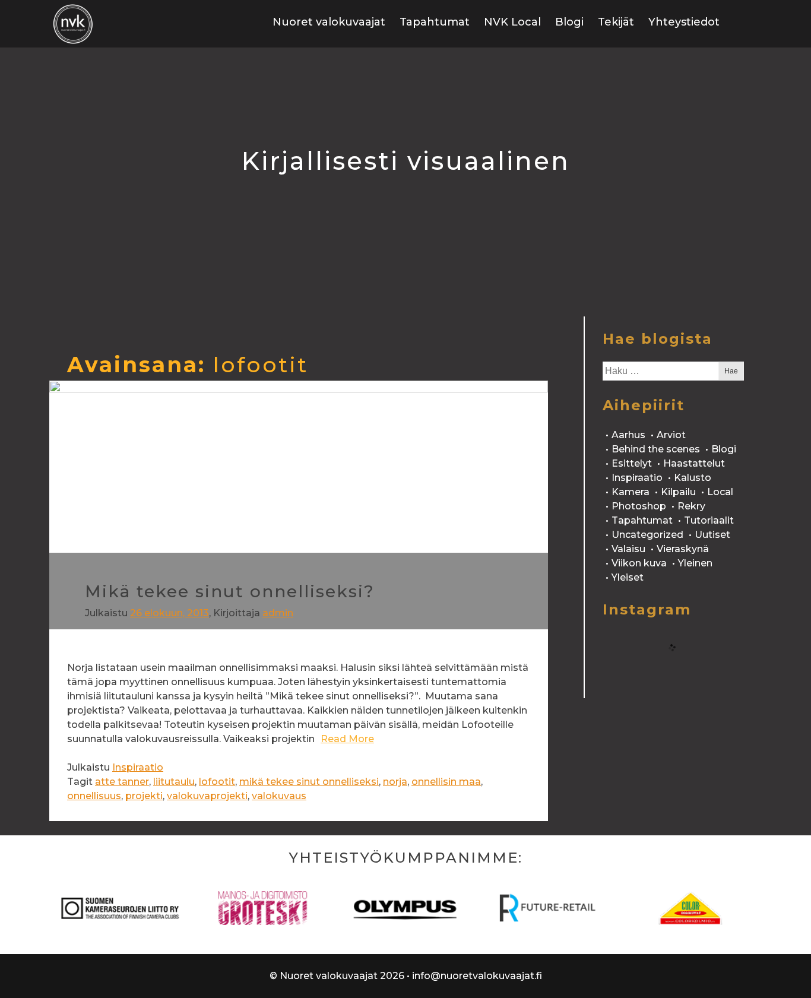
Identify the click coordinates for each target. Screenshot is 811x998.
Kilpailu (678, 492)
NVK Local (512, 21)
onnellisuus (94, 795)
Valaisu (628, 549)
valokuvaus (279, 795)
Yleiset (628, 577)
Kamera (631, 492)
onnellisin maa (446, 781)
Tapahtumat (435, 21)
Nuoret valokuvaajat (329, 21)
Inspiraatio (137, 767)
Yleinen (695, 563)
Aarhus (628, 435)
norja (395, 781)
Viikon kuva (639, 563)
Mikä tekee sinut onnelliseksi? (230, 591)
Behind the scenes (656, 449)
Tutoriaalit (709, 520)
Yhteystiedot (684, 21)
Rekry (691, 506)
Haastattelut (694, 463)
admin (277, 613)
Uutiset (712, 534)
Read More (347, 738)
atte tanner (122, 781)
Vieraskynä (683, 549)
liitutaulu (174, 781)
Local (720, 492)
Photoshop (639, 506)
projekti (144, 795)
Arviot (671, 435)
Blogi (569, 21)
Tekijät (616, 21)
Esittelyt (632, 463)
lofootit (217, 781)
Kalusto (692, 477)
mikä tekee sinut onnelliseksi (309, 781)
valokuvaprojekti (207, 795)
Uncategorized (647, 534)
